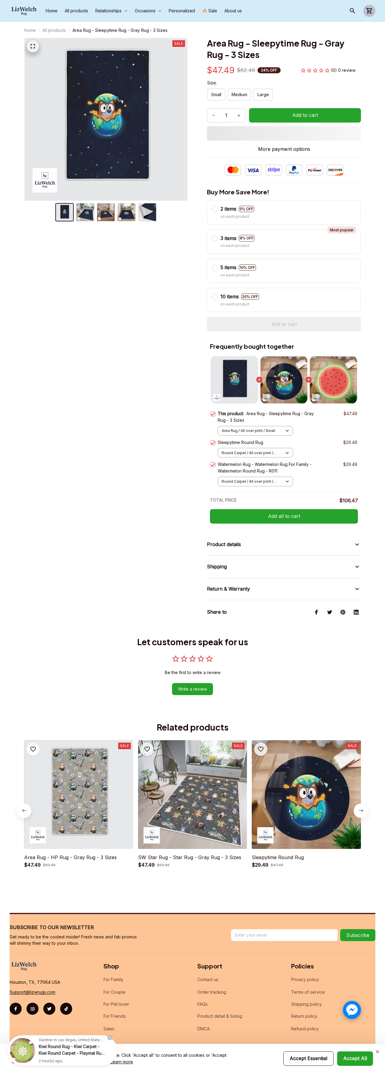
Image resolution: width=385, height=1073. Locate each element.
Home (30, 30)
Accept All (355, 1058)
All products (54, 30)
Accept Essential (308, 1058)
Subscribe (357, 935)
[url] (32, 992)
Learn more (121, 1061)
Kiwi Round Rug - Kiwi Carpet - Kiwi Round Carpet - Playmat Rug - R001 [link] (71, 1053)
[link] (22, 1050)
